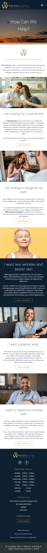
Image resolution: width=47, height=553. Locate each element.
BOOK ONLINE (23, 521)
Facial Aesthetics (23, 300)
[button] (42, 5)
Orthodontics (23, 221)
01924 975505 (23, 516)
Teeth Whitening (23, 367)
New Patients (23, 145)
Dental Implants (23, 443)
